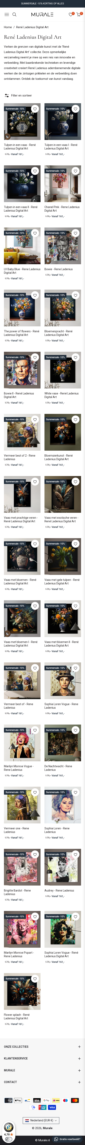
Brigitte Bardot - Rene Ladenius (17, 892)
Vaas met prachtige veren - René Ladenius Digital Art (21, 519)
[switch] (8, 1139)
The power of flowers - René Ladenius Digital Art (21, 333)
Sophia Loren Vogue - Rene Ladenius (61, 706)
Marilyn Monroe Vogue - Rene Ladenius (19, 768)
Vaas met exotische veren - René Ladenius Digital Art (61, 519)
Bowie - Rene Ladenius (58, 269)
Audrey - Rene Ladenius (59, 890)
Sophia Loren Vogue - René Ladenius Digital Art (61, 954)
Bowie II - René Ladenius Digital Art (19, 395)
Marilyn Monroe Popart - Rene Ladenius (19, 954)
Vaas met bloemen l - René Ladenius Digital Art (21, 643)
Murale (48, 1128)
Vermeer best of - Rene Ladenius (18, 706)
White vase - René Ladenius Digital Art (61, 395)
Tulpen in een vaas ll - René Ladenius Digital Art (21, 208)
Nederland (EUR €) (41, 1120)
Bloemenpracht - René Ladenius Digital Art (58, 333)
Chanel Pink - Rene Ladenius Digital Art (62, 208)
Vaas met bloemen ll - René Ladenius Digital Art (61, 643)
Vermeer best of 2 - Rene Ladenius (19, 457)
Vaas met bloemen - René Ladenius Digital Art (20, 581)
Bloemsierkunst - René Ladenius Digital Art (58, 457)
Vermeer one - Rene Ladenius (16, 830)
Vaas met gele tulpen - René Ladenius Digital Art (62, 581)
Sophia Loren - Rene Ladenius (57, 830)
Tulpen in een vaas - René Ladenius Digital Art (20, 146)
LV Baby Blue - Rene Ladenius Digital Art (22, 271)
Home (8, 27)
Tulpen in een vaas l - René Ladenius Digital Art (60, 146)
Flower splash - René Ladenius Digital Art (17, 1016)
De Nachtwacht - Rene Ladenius (58, 768)
